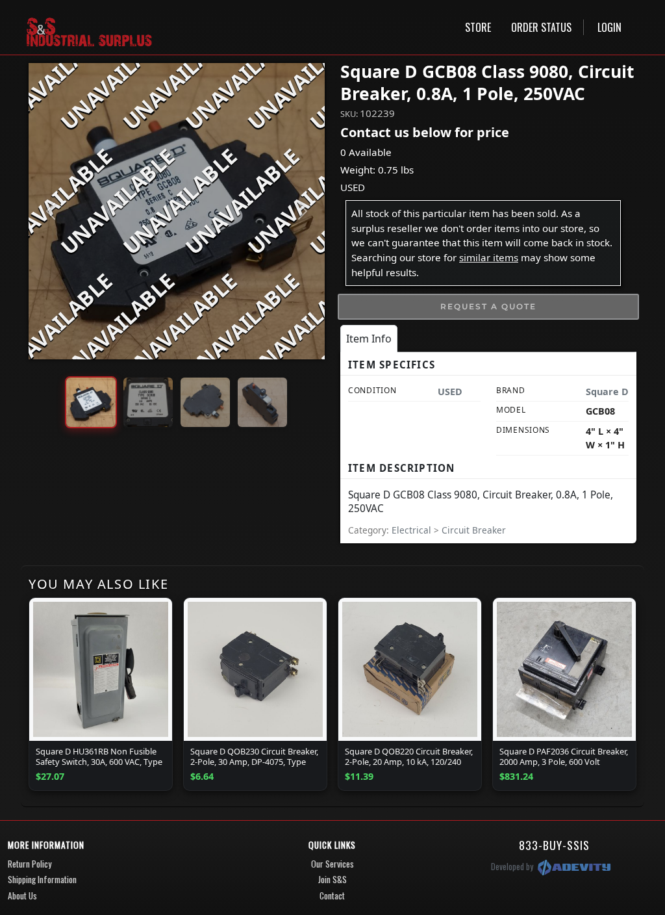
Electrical (413, 530)
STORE (478, 27)
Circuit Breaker (474, 530)
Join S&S (332, 879)
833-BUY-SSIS (554, 844)
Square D (607, 391)
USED (352, 187)
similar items (488, 257)
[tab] (368, 338)
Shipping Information (42, 879)
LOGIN (609, 27)
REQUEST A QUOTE (488, 306)
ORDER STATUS (541, 27)
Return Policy (29, 863)
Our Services (332, 863)
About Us (22, 895)
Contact (332, 895)
